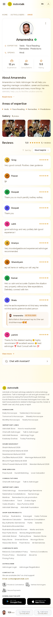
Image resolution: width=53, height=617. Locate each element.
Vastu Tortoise (40, 516)
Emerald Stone (21, 539)
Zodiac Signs (30, 500)
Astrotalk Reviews (10, 435)
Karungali (27, 516)
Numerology (33, 494)
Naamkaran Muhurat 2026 (13, 454)
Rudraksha (16, 516)
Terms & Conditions (39, 551)
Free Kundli (7, 473)
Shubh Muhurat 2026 (11, 447)
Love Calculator (38, 473)
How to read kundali (27, 428)
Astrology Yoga (27, 435)
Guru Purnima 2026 (25, 504)
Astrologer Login (9, 567)
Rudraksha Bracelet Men (13, 526)
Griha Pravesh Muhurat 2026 (14, 464)
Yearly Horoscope (30, 420)
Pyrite (30, 522)
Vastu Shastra (8, 504)
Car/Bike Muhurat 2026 (12, 457)
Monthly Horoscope (11, 420)
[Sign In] (48, 4)
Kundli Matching (22, 473)
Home (5, 15)
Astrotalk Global (9, 536)
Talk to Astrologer (30, 432)
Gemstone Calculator (11, 519)
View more (7, 354)
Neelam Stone (40, 536)
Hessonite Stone (9, 542)
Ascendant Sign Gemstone (30, 490)
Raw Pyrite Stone (9, 532)
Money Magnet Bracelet (30, 532)
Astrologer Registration (29, 567)
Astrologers (18, 15)
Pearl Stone (24, 542)
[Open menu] (4, 4)
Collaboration (8, 500)
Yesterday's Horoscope (30, 413)
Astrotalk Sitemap (10, 507)
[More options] (45, 23)
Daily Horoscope (9, 413)
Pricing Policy (8, 558)
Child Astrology (9, 490)
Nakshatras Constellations (14, 494)
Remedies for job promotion (24, 497)
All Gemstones (38, 542)
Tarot (19, 500)
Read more (7, 97)
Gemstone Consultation (34, 519)
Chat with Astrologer (11, 432)
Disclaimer (21, 555)
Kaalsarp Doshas (10, 438)
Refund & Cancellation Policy (15, 551)
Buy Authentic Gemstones (13, 522)
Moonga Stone (37, 539)
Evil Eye (5, 516)
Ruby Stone (7, 539)
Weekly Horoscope (34, 416)
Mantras (6, 497)
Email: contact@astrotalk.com (15, 578)
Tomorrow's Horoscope (13, 416)
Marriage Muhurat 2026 (35, 457)
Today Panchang (27, 438)
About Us (33, 555)
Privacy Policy (8, 555)
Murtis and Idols (37, 529)
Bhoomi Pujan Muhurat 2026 (14, 461)
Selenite (38, 522)
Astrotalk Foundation (30, 507)
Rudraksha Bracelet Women (14, 529)
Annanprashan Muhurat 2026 (15, 450)
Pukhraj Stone (25, 536)
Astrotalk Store (8, 428)
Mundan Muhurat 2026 (39, 464)
